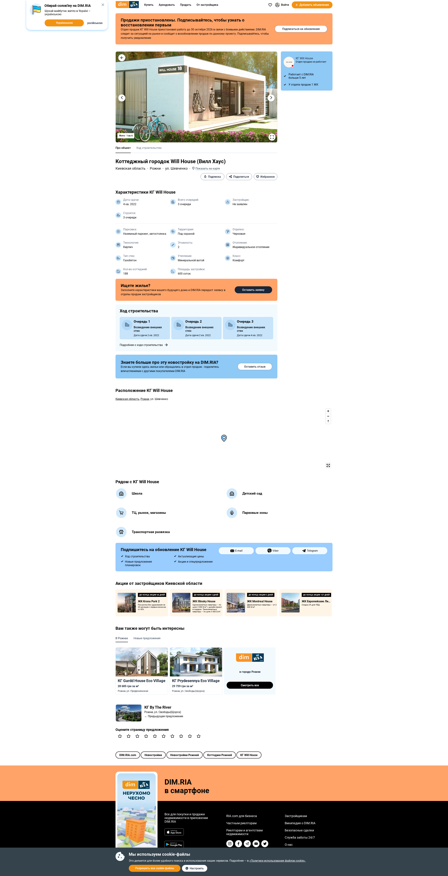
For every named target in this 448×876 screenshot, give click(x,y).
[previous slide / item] (121, 97)
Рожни (155, 168)
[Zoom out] (328, 416)
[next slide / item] (271, 97)
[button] (121, 57)
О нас (289, 844)
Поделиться (241, 176)
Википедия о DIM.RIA (300, 823)
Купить (148, 4)
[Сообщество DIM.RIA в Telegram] (247, 843)
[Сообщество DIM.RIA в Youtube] (256, 843)
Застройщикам (296, 816)
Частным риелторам (241, 823)
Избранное (267, 176)
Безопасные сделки (299, 830)
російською (95, 23)
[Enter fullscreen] (328, 465)
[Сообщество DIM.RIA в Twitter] (264, 843)
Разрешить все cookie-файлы (154, 868)
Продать (185, 4)
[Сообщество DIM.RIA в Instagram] (229, 843)
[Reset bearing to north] (328, 421)
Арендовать (167, 4)
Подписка (214, 176)
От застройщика (207, 4)
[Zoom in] (328, 411)
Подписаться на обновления (301, 29)
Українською (64, 22)
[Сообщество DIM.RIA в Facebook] (238, 843)
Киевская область (130, 168)
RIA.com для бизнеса (241, 816)
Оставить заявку (253, 290)
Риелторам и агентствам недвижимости (244, 832)
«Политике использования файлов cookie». (277, 860)
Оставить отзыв (254, 366)
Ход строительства (149, 148)
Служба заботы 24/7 (300, 837)
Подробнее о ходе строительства (141, 345)
